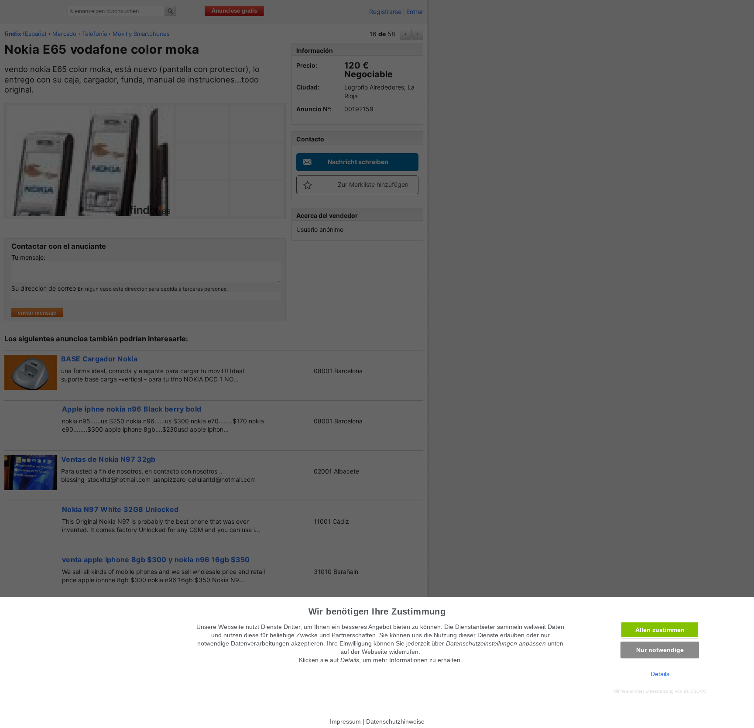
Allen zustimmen (660, 629)
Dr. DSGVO (695, 691)
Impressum (345, 721)
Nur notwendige (660, 649)
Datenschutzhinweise (395, 721)
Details (660, 673)
